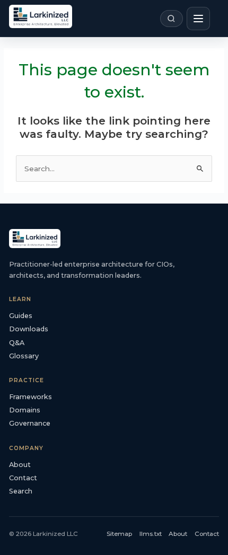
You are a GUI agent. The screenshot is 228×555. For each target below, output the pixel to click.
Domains (24, 410)
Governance (29, 423)
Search (20, 491)
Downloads (28, 329)
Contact (23, 478)
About (20, 465)
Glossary (24, 356)
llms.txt (150, 534)
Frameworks (30, 397)
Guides (20, 316)
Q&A (16, 343)
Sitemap (119, 534)
